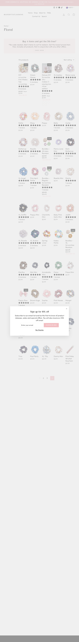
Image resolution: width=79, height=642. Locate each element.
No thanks (39, 330)
